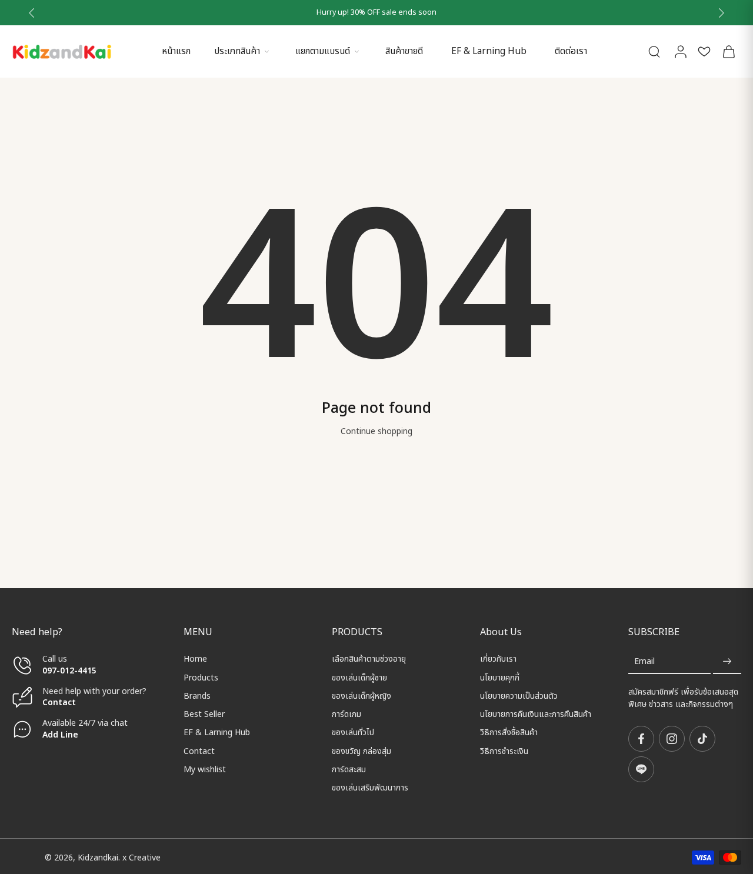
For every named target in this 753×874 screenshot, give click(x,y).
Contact (59, 702)
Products (201, 677)
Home (195, 659)
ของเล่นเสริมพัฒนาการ (370, 787)
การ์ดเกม (346, 714)
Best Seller (204, 714)
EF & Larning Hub (489, 51)
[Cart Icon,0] (728, 51)
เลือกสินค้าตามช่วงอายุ (369, 659)
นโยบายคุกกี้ (499, 677)
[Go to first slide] (721, 13)
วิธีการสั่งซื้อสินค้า (509, 732)
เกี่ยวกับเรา (498, 659)
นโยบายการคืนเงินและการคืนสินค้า (535, 714)
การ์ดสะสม (349, 769)
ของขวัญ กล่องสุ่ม (361, 750)
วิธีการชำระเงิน (504, 750)
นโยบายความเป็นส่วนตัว (519, 696)
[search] (654, 51)
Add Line (60, 734)
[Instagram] (672, 739)
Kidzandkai (98, 858)
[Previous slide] (31, 13)
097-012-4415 (70, 670)
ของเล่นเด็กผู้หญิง (361, 696)
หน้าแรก (176, 51)
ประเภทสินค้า (237, 51)
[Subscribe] (727, 661)
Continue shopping (376, 431)
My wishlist (205, 769)
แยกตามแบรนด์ (322, 51)
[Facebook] (641, 739)
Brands (197, 696)
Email (644, 661)
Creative (145, 858)
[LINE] (641, 769)
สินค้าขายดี (404, 51)
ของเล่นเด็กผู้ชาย (359, 677)
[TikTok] (702, 739)
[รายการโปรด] (704, 51)
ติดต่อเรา (571, 51)
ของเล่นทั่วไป (353, 732)
